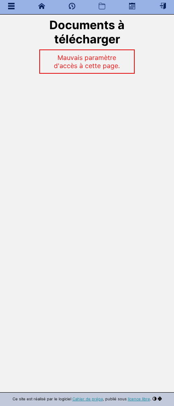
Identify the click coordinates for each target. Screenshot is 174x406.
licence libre (139, 399)
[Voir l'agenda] (132, 6)
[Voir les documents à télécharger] (102, 6)
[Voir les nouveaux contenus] (72, 7)
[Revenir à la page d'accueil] (42, 6)
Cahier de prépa (87, 399)
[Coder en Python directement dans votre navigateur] (160, 399)
